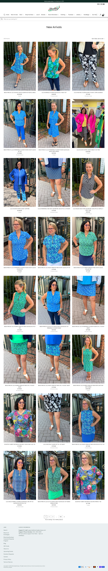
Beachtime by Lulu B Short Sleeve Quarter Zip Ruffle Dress (19, 92)
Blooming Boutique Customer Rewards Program (9, 539)
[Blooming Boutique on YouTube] (103, 4)
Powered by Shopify (8, 567)
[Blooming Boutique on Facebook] (98, 4)
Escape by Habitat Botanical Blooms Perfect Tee (88, 501)
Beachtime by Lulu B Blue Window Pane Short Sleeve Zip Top (54, 267)
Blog (5, 543)
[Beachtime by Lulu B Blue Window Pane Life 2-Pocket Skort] (54, 359)
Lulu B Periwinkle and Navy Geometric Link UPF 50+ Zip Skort (54, 208)
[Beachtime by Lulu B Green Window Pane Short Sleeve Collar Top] (88, 241)
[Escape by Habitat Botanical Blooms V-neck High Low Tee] (20, 418)
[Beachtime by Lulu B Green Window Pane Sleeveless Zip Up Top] (20, 300)
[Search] (2, 19)
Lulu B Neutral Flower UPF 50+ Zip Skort (54, 444)
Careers (6, 556)
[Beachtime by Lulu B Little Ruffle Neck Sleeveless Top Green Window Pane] (54, 475)
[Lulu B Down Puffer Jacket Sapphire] (20, 182)
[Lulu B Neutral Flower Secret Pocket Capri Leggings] (88, 66)
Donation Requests (9, 554)
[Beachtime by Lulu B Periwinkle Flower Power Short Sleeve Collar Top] (20, 241)
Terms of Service (8, 562)
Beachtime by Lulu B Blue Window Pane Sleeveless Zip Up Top (88, 444)
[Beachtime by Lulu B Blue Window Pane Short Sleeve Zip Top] (54, 241)
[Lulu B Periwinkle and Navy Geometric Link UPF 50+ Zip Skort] (54, 182)
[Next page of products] (64, 516)
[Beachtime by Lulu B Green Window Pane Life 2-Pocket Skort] (20, 359)
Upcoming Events (8, 551)
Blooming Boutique (16, 566)
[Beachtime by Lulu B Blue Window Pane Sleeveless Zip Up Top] (88, 418)
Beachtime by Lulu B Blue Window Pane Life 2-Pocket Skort (54, 385)
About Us (6, 549)
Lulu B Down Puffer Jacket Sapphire (19, 208)
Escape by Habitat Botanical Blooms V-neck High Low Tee (19, 444)
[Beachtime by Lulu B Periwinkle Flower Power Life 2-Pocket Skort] (88, 300)
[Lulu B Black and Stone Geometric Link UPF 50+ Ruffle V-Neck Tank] (88, 182)
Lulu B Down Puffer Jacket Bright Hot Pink (88, 150)
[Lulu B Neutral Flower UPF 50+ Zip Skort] (54, 418)
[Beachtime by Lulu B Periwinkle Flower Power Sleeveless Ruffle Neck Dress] (54, 123)
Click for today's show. (49, 1)
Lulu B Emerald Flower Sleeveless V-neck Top (54, 92)
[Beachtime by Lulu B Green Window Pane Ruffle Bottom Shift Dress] (88, 359)
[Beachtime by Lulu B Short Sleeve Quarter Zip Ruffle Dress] (20, 66)
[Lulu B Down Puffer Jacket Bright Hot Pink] (88, 123)
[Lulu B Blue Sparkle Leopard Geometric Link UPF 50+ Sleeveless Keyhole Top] (20, 475)
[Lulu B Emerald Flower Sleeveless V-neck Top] (54, 66)
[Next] (98, 14)
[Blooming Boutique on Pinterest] (102, 4)
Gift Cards (6, 546)
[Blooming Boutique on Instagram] (100, 4)
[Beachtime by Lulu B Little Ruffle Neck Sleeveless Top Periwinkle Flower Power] (54, 300)
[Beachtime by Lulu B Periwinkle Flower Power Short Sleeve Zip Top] (20, 123)
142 (61, 517)
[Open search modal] (4, 14)
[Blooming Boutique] (54, 8)
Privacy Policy (7, 559)
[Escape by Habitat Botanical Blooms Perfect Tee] (88, 475)
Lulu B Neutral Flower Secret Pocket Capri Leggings (88, 92)
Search (5, 530)
